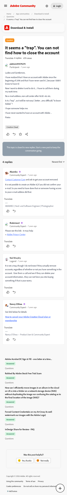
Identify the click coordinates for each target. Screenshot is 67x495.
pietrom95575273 (18, 63)
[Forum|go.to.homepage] (23, 5)
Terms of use (30, 481)
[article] (33, 191)
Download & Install (41, 14)
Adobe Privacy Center (16, 234)
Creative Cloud (12, 127)
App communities (22, 14)
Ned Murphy (15, 258)
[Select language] (46, 5)
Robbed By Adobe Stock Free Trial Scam (23, 373)
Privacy (41, 481)
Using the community (14, 481)
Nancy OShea (16, 304)
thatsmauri (15, 223)
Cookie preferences (13, 486)
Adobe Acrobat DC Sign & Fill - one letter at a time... (28, 359)
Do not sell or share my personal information (41, 486)
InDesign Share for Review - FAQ (19, 429)
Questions (10, 16)
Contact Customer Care (15, 179)
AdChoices (13, 491)
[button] (5, 6)
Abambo (14, 171)
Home (9, 14)
